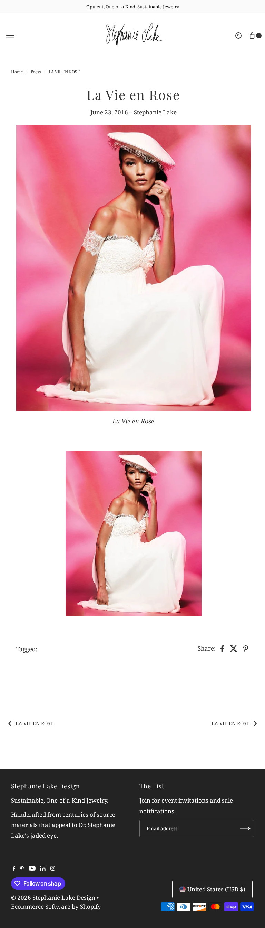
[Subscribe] (245, 828)
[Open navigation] (10, 35)
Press (36, 72)
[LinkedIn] (43, 868)
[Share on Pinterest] (246, 648)
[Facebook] (14, 868)
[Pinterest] (22, 868)
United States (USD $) (216, 889)
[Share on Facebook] (222, 648)
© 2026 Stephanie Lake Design (53, 897)
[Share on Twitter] (234, 648)
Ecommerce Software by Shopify (56, 906)
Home (17, 72)
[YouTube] (32, 868)
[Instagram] (52, 868)
